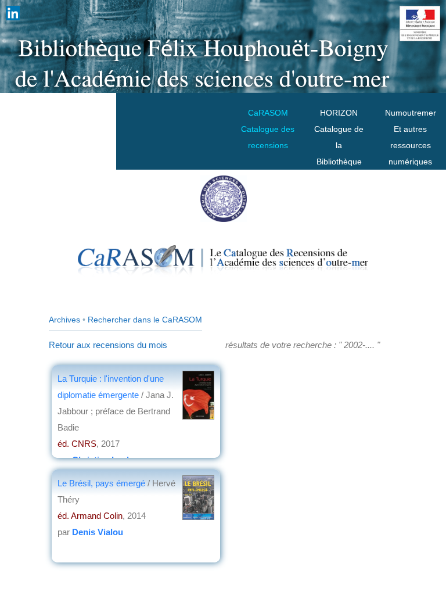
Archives (64, 319)
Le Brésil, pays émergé (102, 483)
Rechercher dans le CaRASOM (145, 319)
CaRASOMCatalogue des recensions (267, 129)
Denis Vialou (97, 532)
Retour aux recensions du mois (108, 345)
